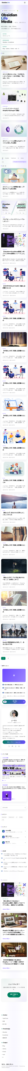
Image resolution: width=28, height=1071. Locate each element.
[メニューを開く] (24, 2)
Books (22, 158)
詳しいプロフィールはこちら (14, 742)
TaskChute (13, 158)
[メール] (19, 746)
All (2, 158)
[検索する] (25, 807)
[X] (9, 746)
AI (18, 158)
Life (3, 162)
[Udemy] (15, 746)
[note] (12, 746)
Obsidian (6, 2)
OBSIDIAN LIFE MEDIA (13, 1066)
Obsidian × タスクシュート (9, 10)
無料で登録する (14, 994)
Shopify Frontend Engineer (19, 161)
